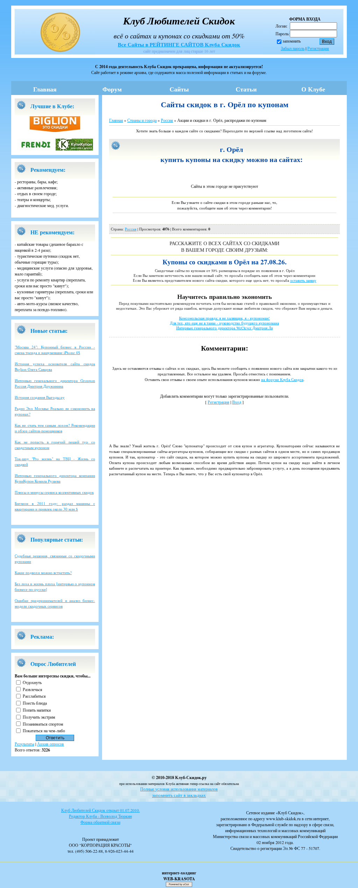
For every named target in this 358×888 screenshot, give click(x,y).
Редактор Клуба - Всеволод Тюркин (100, 816)
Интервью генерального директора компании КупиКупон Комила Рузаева (55, 478)
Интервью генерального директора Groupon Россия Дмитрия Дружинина (55, 383)
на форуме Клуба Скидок (282, 379)
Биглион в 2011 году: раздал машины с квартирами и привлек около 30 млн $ (55, 506)
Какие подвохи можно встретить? (43, 572)
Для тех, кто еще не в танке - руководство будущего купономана (224, 323)
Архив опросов (50, 744)
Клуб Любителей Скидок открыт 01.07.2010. (100, 810)
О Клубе (313, 89)
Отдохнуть (32, 682)
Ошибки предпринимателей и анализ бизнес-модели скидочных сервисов (55, 603)
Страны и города (142, 120)
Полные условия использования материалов (179, 789)
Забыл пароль (293, 48)
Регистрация (318, 48)
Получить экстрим (39, 717)
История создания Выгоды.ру (40, 397)
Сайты (179, 89)
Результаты (24, 744)
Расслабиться (34, 696)
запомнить (291, 41)
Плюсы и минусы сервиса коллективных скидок (54, 492)
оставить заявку (303, 280)
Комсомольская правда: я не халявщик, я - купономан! (224, 318)
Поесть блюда (35, 703)
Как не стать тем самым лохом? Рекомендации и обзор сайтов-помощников (55, 428)
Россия (167, 120)
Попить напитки (37, 710)
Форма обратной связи (100, 822)
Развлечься (32, 689)
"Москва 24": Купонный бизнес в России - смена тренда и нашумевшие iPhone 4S (55, 349)
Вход (236, 402)
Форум (112, 89)
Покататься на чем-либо (44, 730)
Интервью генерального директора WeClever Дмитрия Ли (224, 327)
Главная (45, 89)
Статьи (246, 89)
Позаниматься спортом (43, 723)
